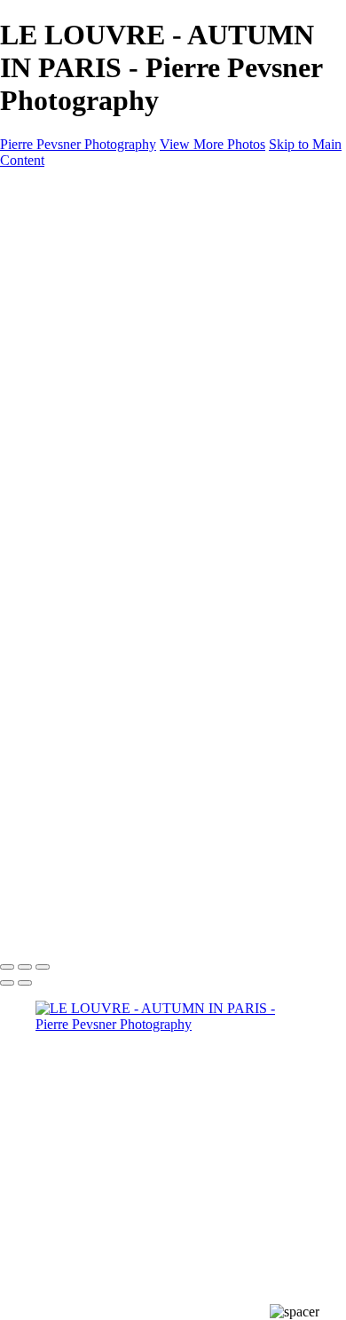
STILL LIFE (107, 284)
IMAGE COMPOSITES (105, 236)
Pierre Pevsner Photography (78, 144)
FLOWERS (104, 412)
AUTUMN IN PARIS (134, 491)
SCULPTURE (112, 316)
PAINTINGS (73, 364)
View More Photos (212, 144)
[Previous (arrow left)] (7, 983)
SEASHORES (112, 428)
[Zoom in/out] (42, 967)
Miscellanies (70, 444)
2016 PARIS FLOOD (133, 475)
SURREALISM (116, 300)
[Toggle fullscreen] (25, 967)
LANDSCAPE (114, 396)
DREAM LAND (119, 268)
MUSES (95, 332)
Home (52, 220)
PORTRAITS (110, 348)
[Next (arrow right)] (25, 983)
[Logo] (85, 190)
